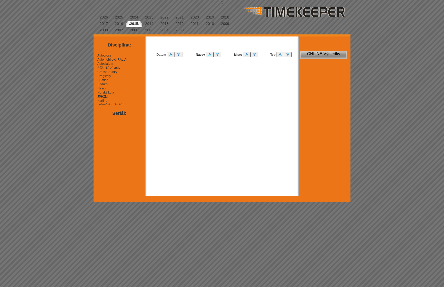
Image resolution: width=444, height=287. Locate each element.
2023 (149, 17)
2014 (149, 24)
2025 (119, 17)
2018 (225, 17)
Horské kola (105, 92)
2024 (134, 17)
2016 (119, 24)
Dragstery (104, 76)
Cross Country (107, 72)
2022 (164, 17)
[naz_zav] (210, 54)
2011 (195, 24)
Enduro (102, 84)
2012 (179, 24)
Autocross (104, 55)
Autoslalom (105, 64)
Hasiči (101, 88)
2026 (104, 17)
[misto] (247, 54)
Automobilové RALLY (112, 59)
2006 (134, 30)
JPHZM (102, 96)
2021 (179, 17)
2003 (179, 30)
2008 (104, 30)
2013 (164, 24)
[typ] (280, 54)
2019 (210, 17)
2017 (104, 24)
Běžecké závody (108, 68)
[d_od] (171, 54)
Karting (102, 101)
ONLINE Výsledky (323, 54)
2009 (225, 24)
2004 (164, 30)
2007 (119, 30)
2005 (149, 30)
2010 (210, 24)
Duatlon (102, 80)
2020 (195, 17)
